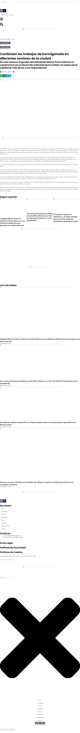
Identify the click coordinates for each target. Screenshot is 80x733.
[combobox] (7, 577)
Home (2, 508)
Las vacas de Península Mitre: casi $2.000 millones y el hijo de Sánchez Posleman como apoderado (40, 217)
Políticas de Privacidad (13, 547)
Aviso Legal (6, 543)
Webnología (11, 559)
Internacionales (5, 526)
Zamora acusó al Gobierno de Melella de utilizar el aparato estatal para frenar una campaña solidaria (37, 483)
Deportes (3, 528)
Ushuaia (3, 514)
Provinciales (4, 511)
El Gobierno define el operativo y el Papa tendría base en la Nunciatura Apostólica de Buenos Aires (65, 218)
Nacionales (4, 523)
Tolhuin (3, 520)
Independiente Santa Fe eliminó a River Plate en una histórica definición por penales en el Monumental (12, 222)
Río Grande (4, 517)
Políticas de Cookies (11, 552)
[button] (1, 75)
